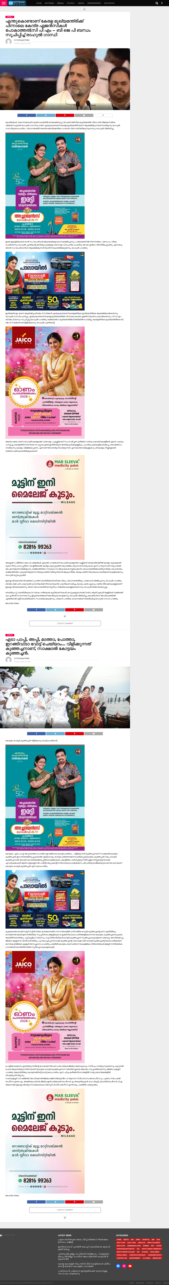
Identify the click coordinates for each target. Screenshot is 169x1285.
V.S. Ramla (146, 1258)
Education (109, 3)
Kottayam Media (22, 40)
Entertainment (94, 3)
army (138, 1239)
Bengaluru (157, 1258)
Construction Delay (137, 1255)
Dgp (152, 1246)
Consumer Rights (154, 1255)
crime (119, 1239)
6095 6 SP (141, 1243)
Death (126, 1239)
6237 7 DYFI (121, 1243)
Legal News (154, 1252)
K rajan (145, 1252)
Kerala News (122, 1255)
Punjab (146, 1246)
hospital (145, 1239)
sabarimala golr (134, 1246)
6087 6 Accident (153, 1243)
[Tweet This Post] (45, 114)
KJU (138, 1249)
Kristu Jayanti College (126, 1252)
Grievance (140, 1283)
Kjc (138, 1252)
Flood (158, 1246)
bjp (153, 1239)
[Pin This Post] (64, 114)
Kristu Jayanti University (151, 1249)
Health (81, 3)
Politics (70, 3)
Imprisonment (134, 1258)
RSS (132, 1239)
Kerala (60, 3)
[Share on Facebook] (26, 114)
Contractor (122, 1258)
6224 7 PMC (131, 1243)
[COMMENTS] (103, 114)
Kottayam (49, 3)
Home (39, 3)
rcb (158, 1239)
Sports (166, 1283)
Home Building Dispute (125, 1249)
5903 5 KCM (121, 1246)
